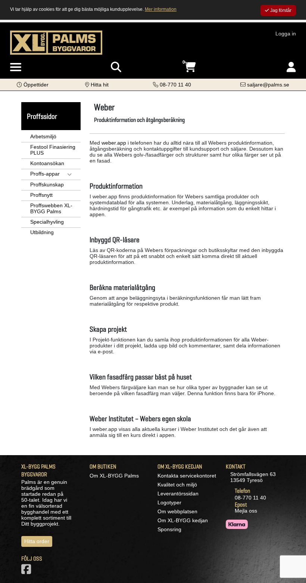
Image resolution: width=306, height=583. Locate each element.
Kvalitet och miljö (177, 485)
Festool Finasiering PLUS (52, 150)
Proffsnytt (41, 195)
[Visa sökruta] (116, 67)
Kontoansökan (47, 163)
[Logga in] (291, 67)
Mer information (161, 9)
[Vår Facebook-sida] (27, 571)
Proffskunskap (47, 184)
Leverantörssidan (178, 494)
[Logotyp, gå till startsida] (56, 42)
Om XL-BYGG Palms (114, 476)
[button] (33, 84)
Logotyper (169, 502)
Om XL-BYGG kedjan (182, 520)
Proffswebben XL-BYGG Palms (51, 208)
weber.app (114, 143)
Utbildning (42, 232)
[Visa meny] (15, 67)
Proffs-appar (45, 174)
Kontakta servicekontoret (186, 476)
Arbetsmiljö (43, 136)
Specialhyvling (47, 222)
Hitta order (36, 541)
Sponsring (169, 529)
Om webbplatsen (177, 511)
